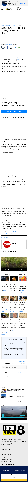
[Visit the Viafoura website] (23, 401)
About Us (15, 441)
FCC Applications (11, 443)
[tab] (5, 372)
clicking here (13, 351)
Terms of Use (11, 439)
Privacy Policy (18, 439)
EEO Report (4, 439)
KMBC (18, 60)
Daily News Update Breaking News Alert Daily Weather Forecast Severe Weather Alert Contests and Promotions (7, 458)
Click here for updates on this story (9, 57)
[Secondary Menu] (3, 9)
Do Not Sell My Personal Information (10, 445)
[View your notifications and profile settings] (25, 372)
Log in (20, 361)
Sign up (23, 361)
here (8, 356)
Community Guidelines (6, 441)
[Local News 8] (10, 9)
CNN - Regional (15, 231)
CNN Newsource (6, 42)
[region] (14, 382)
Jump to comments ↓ (6, 237)
